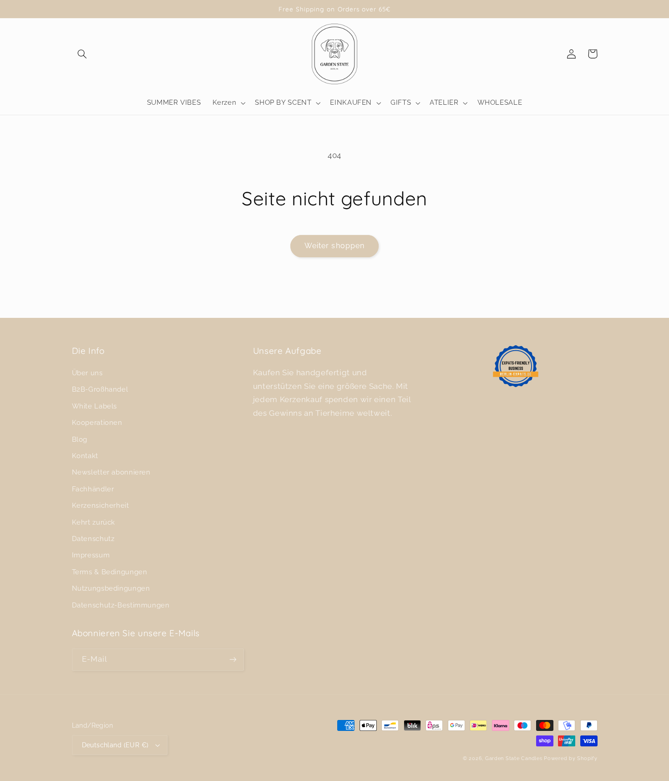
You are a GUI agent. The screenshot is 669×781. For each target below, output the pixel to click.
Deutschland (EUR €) (115, 745)
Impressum (91, 555)
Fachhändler (93, 489)
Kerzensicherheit (100, 505)
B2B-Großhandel (100, 389)
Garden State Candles (513, 758)
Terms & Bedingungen (109, 572)
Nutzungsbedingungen (111, 588)
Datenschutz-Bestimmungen (121, 605)
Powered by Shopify (570, 758)
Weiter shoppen (334, 245)
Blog (80, 439)
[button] (82, 53)
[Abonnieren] (232, 659)
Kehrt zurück (94, 522)
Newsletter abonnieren (111, 472)
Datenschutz (93, 538)
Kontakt (85, 455)
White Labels (94, 406)
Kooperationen (97, 422)
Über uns (87, 373)
